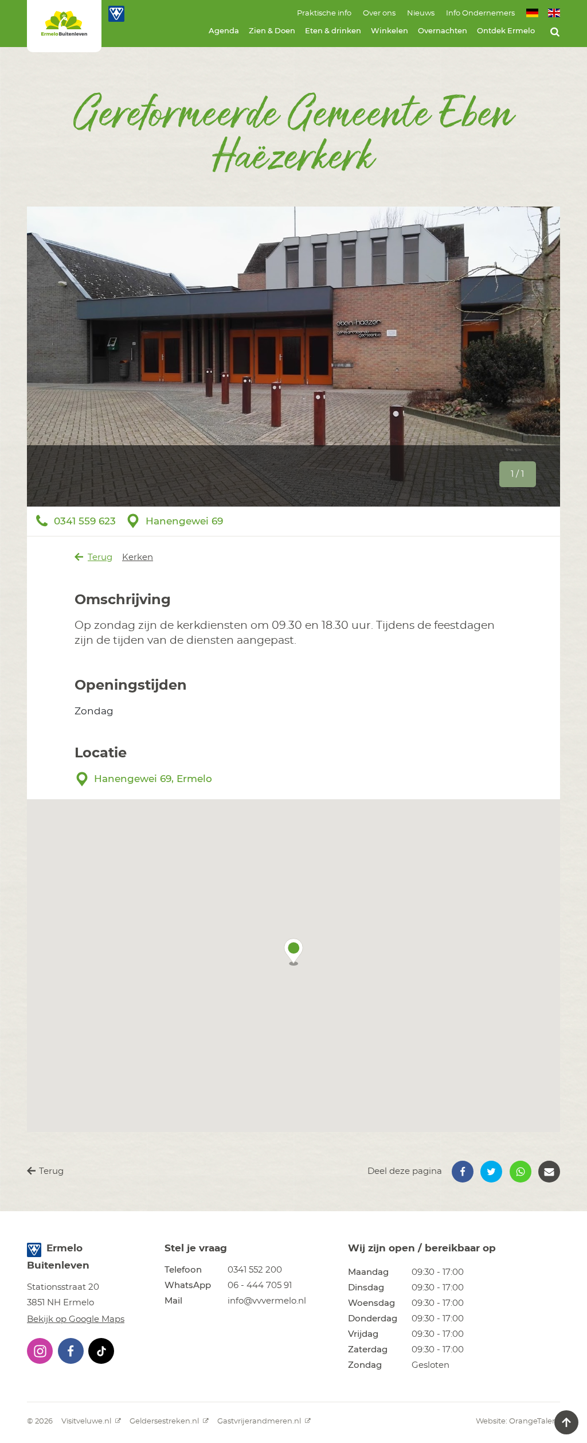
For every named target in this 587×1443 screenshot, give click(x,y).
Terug (100, 557)
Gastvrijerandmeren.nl (260, 1421)
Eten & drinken (333, 31)
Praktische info (324, 13)
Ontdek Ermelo (506, 31)
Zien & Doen (272, 31)
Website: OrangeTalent (518, 1421)
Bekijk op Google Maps (75, 1319)
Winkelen (389, 31)
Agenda (224, 31)
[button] (293, 952)
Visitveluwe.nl (87, 1421)
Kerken (137, 557)
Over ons (379, 13)
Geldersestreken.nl (165, 1421)
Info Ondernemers (480, 13)
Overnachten (442, 31)
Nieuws (421, 13)
